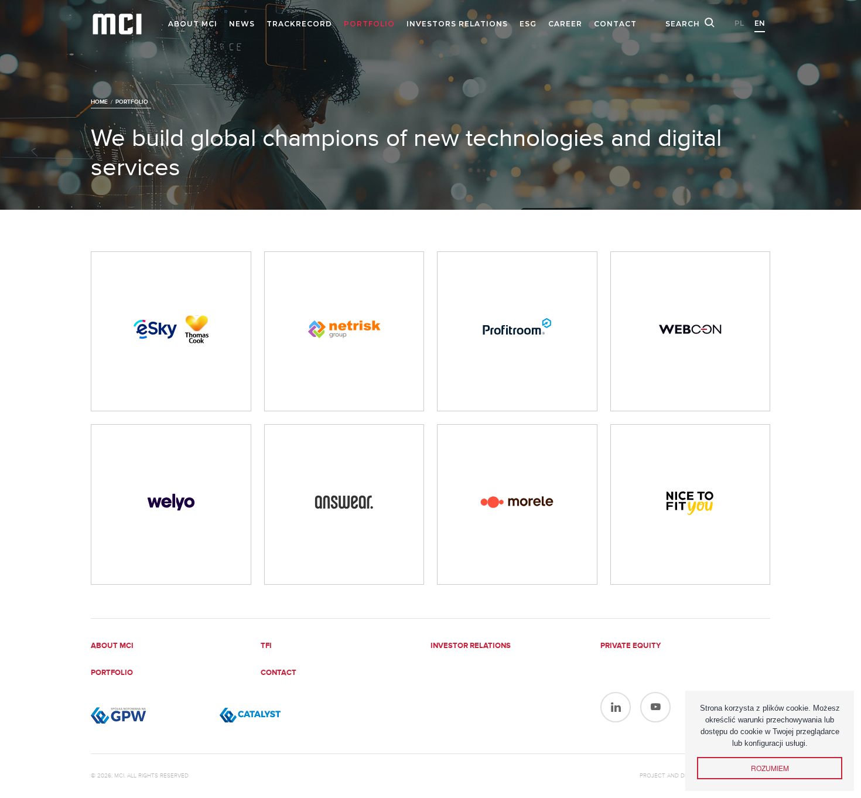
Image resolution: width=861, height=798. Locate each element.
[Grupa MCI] (117, 24)
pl (739, 23)
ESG (528, 23)
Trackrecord (299, 23)
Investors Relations (457, 23)
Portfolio (369, 23)
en (759, 23)
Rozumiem (770, 768)
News (242, 23)
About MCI (192, 23)
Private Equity (630, 646)
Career (565, 23)
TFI (266, 646)
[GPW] (149, 715)
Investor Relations (470, 646)
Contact (615, 23)
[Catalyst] (278, 715)
